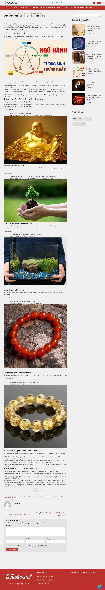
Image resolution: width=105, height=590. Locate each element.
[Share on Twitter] (33, 491)
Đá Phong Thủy (58, 496)
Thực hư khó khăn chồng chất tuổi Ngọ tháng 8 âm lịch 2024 (93, 98)
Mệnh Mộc (28, 13)
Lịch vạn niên (78, 7)
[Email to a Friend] (35, 491)
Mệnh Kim (23, 13)
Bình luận (8, 525)
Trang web (49, 539)
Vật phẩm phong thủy (53, 7)
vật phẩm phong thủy (17, 24)
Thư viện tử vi (66, 7)
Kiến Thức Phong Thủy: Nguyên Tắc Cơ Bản (18, 514)
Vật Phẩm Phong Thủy (11, 497)
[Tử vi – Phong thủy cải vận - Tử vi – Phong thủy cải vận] (24, 3)
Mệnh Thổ (33, 13)
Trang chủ (16, 7)
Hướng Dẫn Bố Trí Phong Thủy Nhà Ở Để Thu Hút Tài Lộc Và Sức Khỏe (93, 56)
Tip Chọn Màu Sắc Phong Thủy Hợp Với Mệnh (93, 42)
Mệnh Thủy (39, 13)
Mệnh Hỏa (17, 13)
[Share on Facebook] (30, 491)
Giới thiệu (89, 7)
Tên (7, 539)
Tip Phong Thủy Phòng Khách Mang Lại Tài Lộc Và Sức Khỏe (93, 29)
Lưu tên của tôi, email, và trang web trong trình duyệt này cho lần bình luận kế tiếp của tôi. (30, 546)
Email (28, 539)
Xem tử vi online (38, 7)
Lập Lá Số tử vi (26, 7)
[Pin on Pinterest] (38, 491)
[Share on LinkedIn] (40, 491)
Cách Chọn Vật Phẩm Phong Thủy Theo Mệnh (93, 70)
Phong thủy (88, 119)
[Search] (94, 3)
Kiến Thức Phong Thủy (9, 13)
